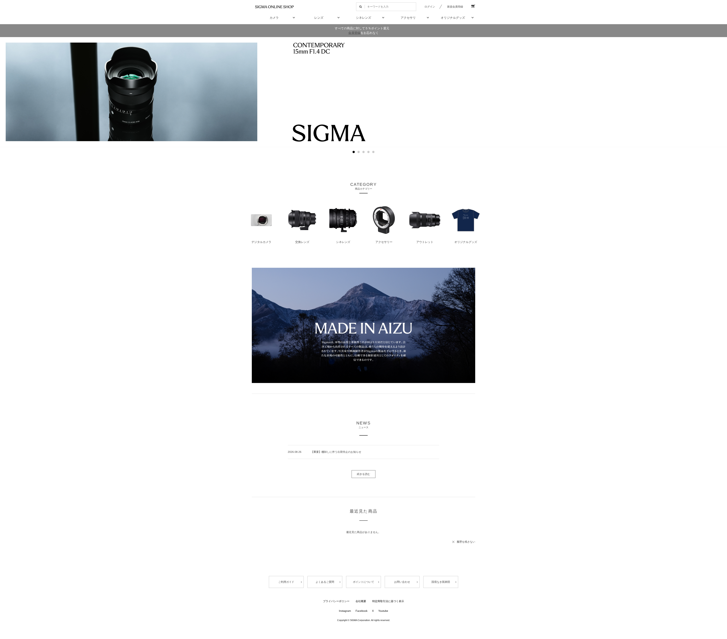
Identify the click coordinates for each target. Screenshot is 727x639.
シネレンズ (363, 17)
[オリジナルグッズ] (465, 221)
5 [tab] (373, 152)
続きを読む (363, 474)
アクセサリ (408, 17)
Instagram (345, 610)
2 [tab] (358, 152)
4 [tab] (368, 152)
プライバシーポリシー (336, 601)
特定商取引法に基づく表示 (388, 601)
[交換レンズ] (302, 221)
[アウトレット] (424, 221)
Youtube (383, 610)
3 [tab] (363, 152)
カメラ (274, 17)
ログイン (429, 6)
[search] (360, 7)
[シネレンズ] (343, 221)
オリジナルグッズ (453, 17)
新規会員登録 (455, 6)
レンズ (318, 17)
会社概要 (361, 601)
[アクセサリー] (384, 221)
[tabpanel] (363, 92)
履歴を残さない (466, 541)
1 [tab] (354, 152)
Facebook (361, 610)
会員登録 (354, 32)
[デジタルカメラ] (261, 221)
